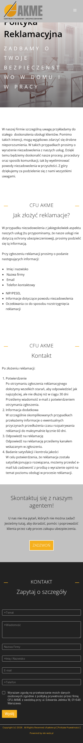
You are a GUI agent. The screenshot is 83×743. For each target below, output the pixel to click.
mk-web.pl (48, 733)
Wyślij (9, 714)
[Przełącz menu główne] (74, 10)
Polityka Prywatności (68, 727)
